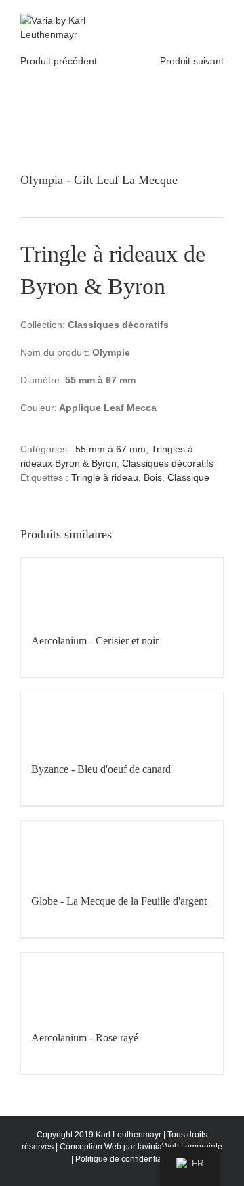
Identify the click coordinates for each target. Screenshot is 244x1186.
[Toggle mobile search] (193, 21)
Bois (153, 477)
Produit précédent (58, 60)
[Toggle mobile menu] (218, 21)
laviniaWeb (158, 1147)
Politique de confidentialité (124, 1159)
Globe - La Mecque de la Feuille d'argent (119, 901)
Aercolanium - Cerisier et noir (95, 640)
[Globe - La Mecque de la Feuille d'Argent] (122, 850)
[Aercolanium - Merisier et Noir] (122, 588)
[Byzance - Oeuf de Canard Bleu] (122, 720)
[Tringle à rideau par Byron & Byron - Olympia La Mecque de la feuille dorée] (122, 102)
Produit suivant (192, 60)
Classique (188, 477)
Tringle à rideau (104, 477)
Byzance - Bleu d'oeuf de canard (101, 769)
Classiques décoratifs (168, 463)
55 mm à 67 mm (110, 449)
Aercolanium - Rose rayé (84, 1037)
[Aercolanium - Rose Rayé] (122, 984)
